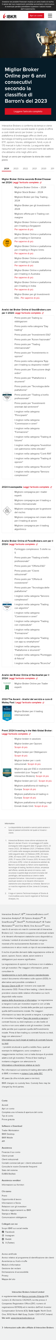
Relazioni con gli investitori (14, 1206)
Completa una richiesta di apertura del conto (22, 1112)
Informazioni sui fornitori (13, 1185)
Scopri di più (20, 747)
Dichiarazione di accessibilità (15, 1272)
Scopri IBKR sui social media (15, 1228)
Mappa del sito (8, 1279)
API (3, 1141)
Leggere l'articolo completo (28, 111)
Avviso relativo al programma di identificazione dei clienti (28, 1258)
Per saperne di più (23, 229)
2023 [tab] (15, 168)
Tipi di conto (7, 1116)
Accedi (5, 1105)
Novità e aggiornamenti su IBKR (16, 1210)
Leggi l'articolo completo (26, 182)
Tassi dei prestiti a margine (35, 1018)
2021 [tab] (34, 168)
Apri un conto (36, 15)
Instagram (9, 1235)
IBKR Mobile (7, 1138)
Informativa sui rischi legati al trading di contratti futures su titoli (27, 1042)
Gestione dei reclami (11, 1268)
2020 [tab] (43, 168)
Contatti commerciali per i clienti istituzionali (22, 1163)
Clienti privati (8, 1156)
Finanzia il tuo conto (11, 1152)
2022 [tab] (25, 168)
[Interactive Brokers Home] (9, 15)
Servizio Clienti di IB (11, 986)
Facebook (9, 1232)
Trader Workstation (10, 1130)
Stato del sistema (9, 1170)
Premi (4, 1196)
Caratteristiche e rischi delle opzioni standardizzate (25, 975)
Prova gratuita (8, 1119)
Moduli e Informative (11, 1265)
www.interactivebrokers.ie (22, 1318)
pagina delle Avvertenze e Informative (19, 1000)
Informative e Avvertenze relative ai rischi (21, 1065)
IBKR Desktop (8, 1134)
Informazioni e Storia (11, 1203)
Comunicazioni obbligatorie (14, 1217)
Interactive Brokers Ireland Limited (28, 1292)
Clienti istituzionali (10, 1159)
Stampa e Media (9, 1214)
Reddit (8, 1239)
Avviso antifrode (9, 1254)
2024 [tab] (6, 168)
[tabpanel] (28, 495)
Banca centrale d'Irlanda (33, 1296)
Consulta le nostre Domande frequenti (19, 1166)
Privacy (5, 1276)
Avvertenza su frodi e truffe (14, 1261)
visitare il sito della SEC (32, 1073)
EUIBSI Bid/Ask (9, 1174)
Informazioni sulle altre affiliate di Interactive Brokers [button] (29, 1327)
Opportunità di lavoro (11, 1199)
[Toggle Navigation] (49, 15)
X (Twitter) (9, 1243)
